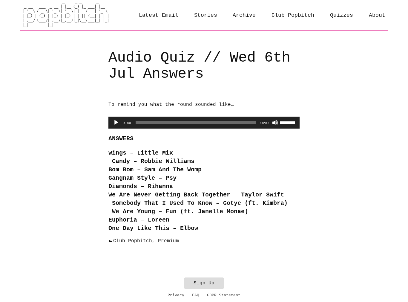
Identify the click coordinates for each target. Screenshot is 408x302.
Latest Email (158, 15)
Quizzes (341, 15)
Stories (205, 15)
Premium (168, 241)
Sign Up (204, 283)
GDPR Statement (223, 295)
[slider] (288, 122)
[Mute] (275, 123)
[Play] (116, 123)
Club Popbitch (293, 15)
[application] (204, 123)
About (377, 15)
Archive (244, 15)
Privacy (176, 295)
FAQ (195, 295)
